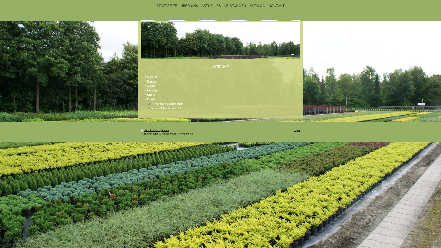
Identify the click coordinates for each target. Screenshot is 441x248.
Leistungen (152, 90)
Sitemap (165, 130)
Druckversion (152, 130)
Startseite (152, 77)
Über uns (151, 81)
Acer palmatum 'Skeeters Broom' (167, 103)
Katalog (151, 95)
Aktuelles (152, 86)
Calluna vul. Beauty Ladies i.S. (166, 108)
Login (297, 130)
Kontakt (151, 99)
